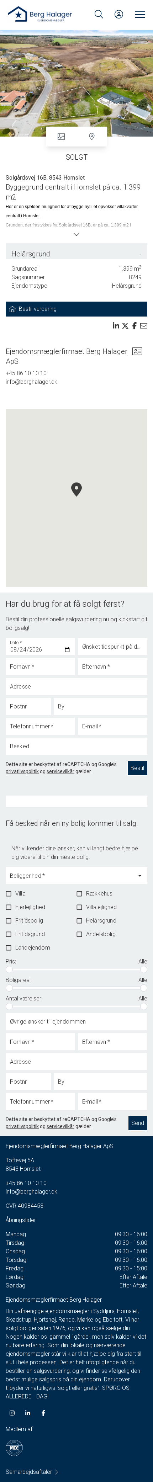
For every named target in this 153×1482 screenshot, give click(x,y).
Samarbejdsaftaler (29, 1471)
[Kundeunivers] (119, 14)
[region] (76, 498)
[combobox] (71, 879)
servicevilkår (60, 771)
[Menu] (139, 14)
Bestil (137, 768)
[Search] (99, 14)
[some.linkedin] (27, 1413)
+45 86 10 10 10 (26, 373)
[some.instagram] (12, 1413)
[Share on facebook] (134, 325)
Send (137, 1123)
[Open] (140, 876)
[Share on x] (125, 325)
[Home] (41, 14)
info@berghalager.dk (31, 381)
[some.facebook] (43, 1413)
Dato (16, 642)
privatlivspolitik (22, 771)
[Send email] (143, 325)
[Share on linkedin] (116, 325)
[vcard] (137, 356)
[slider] (9, 969)
